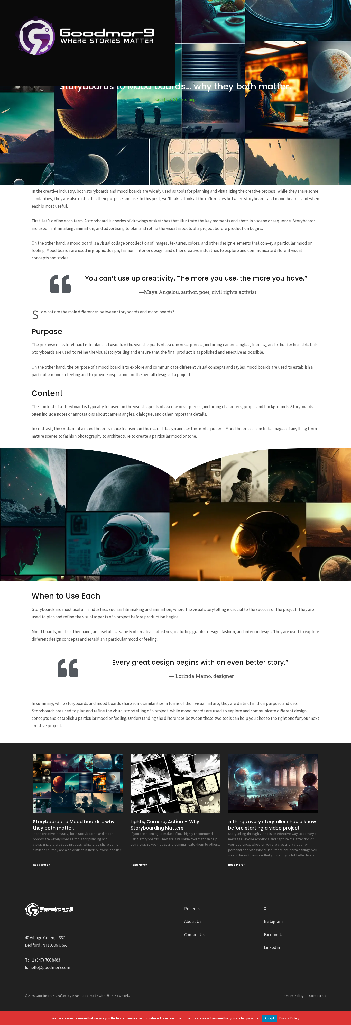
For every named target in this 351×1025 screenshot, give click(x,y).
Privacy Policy (293, 996)
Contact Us (194, 934)
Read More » (41, 864)
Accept (269, 1018)
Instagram (273, 921)
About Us (192, 921)
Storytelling (184, 99)
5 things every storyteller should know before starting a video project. (272, 824)
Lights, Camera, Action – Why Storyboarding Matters (165, 824)
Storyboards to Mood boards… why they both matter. (73, 824)
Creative (163, 99)
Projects (192, 908)
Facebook (273, 934)
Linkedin (272, 947)
